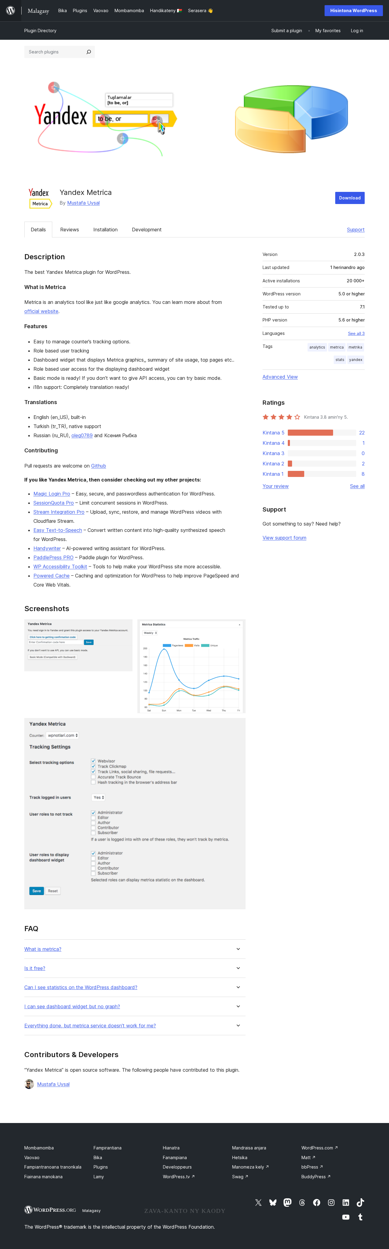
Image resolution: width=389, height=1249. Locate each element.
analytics (317, 347)
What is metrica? (42, 949)
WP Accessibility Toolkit (60, 566)
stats (340, 359)
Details (38, 229)
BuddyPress (316, 1176)
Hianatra (171, 1147)
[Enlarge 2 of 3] (237, 627)
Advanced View (280, 377)
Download (350, 197)
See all (357, 486)
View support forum (284, 538)
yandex (355, 359)
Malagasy (91, 1210)
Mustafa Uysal (83, 203)
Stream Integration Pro (58, 512)
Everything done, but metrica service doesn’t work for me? (90, 1026)
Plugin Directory (40, 30)
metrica (337, 347)
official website (41, 311)
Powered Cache (51, 576)
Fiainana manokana (43, 1176)
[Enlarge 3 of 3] (237, 726)
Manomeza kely (250, 1166)
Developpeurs (177, 1166)
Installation (105, 229)
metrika (355, 347)
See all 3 (356, 333)
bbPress (312, 1166)
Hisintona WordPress (353, 10)
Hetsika (239, 1157)
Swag (240, 1176)
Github (98, 466)
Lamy (99, 1176)
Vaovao (32, 1157)
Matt (308, 1157)
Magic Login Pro (51, 494)
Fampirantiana (108, 1147)
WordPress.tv (179, 1176)
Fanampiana (175, 1157)
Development (147, 229)
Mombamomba (39, 1147)
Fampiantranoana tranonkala (52, 1166)
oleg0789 (82, 435)
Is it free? (34, 968)
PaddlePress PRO (53, 557)
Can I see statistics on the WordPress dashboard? (80, 987)
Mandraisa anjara (249, 1147)
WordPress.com (319, 1147)
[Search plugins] (89, 52)
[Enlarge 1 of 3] (124, 627)
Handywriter (47, 548)
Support (356, 229)
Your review (276, 486)
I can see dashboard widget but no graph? (72, 1006)
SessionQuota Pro (53, 503)
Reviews (69, 229)
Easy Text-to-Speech (57, 530)
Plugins (101, 1166)
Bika (98, 1157)
